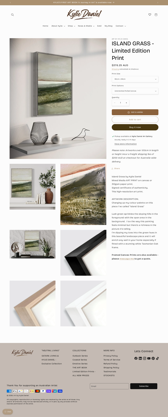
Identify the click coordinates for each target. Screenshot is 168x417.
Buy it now (135, 127)
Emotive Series (80, 363)
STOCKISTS (109, 375)
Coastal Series (80, 360)
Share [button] (117, 168)
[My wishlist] (150, 14)
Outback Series (80, 356)
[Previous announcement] (10, 2)
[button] (12, 15)
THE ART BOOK (80, 367)
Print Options (118, 86)
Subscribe (143, 386)
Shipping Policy (111, 367)
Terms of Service (112, 360)
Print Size (116, 74)
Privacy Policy (111, 356)
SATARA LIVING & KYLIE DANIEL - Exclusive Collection (52, 360)
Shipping (115, 69)
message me (127, 258)
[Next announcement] (157, 2)
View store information (126, 144)
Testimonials (110, 371)
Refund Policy (110, 363)
